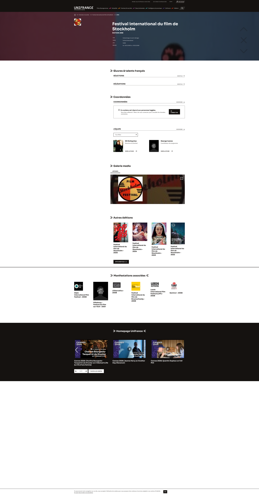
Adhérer (176, 8)
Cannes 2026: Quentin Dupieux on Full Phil (128, 362)
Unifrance (168, 8)
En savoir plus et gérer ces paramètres (83, 492)
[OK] (165, 491)
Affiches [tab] (115, 171)
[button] (181, 178)
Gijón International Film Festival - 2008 (81, 295)
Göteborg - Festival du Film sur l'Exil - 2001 (99, 305)
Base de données (140, 8)
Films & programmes (102, 8)
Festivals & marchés (126, 8)
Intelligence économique (155, 8)
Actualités (114, 8)
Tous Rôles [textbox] (118, 134)
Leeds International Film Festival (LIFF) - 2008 (158, 293)
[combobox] (125, 135)
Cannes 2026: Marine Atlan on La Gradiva (168, 361)
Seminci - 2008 (176, 293)
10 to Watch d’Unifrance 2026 (160, 1)
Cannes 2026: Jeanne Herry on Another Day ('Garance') (90, 362)
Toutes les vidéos (96, 371)
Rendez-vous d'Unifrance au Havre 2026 (141, 1)
